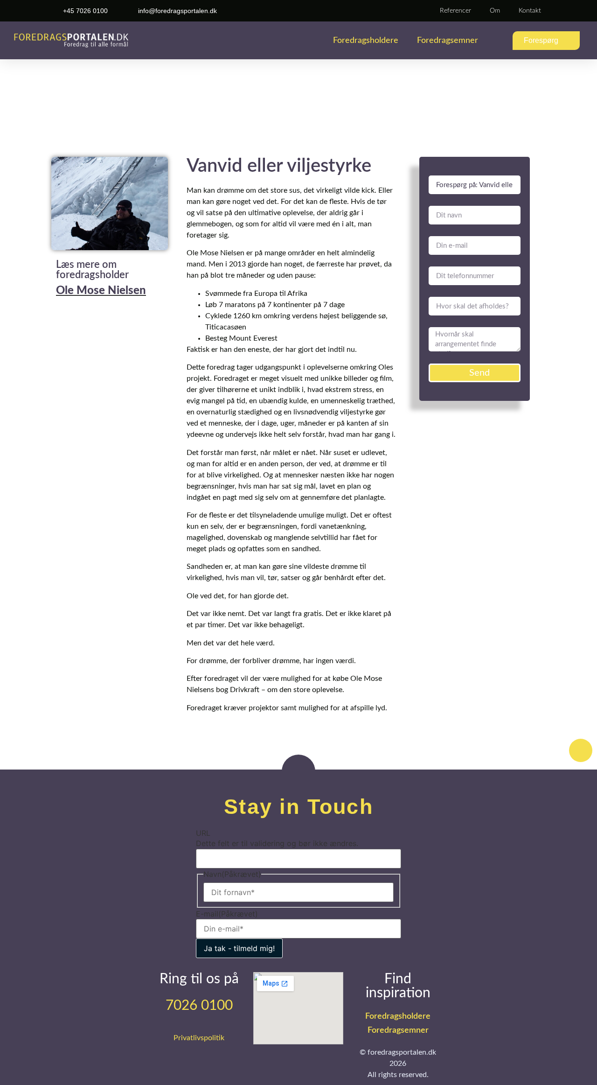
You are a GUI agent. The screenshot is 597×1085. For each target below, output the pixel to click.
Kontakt (530, 10)
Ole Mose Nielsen (101, 290)
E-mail (227, 913)
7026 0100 (199, 1006)
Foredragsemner (447, 40)
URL (203, 833)
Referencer (455, 10)
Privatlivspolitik (199, 1038)
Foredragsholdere (365, 40)
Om (495, 10)
